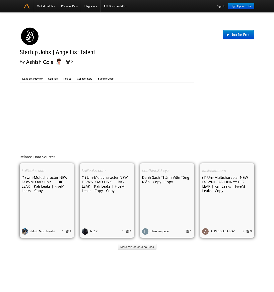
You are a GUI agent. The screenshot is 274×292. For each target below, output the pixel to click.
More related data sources (137, 247)
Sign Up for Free (241, 6)
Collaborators (84, 78)
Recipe (67, 78)
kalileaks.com (34, 170)
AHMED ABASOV (223, 231)
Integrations (90, 6)
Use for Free (239, 34)
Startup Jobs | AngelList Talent (57, 52)
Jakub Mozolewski (42, 231)
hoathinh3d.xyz (155, 170)
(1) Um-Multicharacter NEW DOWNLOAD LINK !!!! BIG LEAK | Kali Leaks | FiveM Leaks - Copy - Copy (105, 184)
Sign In (221, 6)
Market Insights (46, 6)
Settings (53, 78)
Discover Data (69, 6)
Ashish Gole (40, 61)
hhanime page (159, 231)
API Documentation (115, 6)
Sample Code (106, 78)
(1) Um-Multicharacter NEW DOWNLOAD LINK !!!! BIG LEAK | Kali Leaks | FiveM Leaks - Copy (45, 184)
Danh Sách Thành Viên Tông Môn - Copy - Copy (165, 179)
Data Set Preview (32, 78)
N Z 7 (93, 231)
